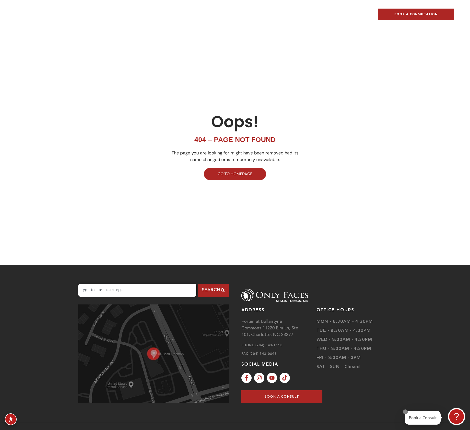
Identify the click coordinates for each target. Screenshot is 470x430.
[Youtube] (272, 378)
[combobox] (137, 290)
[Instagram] (259, 378)
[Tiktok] (285, 378)
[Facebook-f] (246, 378)
